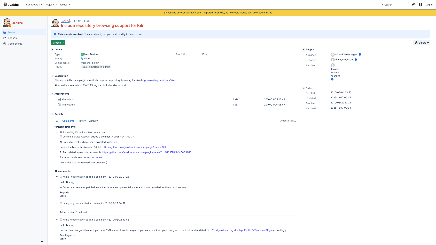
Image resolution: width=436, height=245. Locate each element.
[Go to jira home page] (11, 4)
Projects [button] (49, 4)
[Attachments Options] (295, 94)
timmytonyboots (72, 203)
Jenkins (65, 20)
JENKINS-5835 (81, 20)
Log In (429, 4)
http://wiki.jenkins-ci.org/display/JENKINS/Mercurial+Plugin (239, 230)
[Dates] (303, 88)
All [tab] (57, 120)
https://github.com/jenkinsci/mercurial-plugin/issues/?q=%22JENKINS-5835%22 (146, 152)
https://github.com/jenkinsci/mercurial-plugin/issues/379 (134, 147)
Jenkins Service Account (92, 132)
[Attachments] (52, 94)
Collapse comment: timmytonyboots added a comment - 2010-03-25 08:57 (57, 203)
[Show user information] (360, 54)
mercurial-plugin (90, 62)
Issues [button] (63, 4)
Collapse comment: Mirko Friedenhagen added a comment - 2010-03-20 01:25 (57, 176)
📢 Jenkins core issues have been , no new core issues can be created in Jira (218, 12)
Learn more (135, 34)
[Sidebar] (42, 241)
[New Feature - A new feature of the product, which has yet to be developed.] (82, 54)
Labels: (58, 67)
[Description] (52, 76)
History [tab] (82, 120)
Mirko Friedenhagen (74, 176)
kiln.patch (67, 99)
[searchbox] (394, 4)
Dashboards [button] (33, 4)
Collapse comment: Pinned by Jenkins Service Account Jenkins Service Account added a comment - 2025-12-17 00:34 (57, 132)
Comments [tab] (68, 120)
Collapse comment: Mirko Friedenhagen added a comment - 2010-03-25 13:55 (57, 219)
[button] (413, 4)
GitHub (113, 142)
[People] (303, 49)
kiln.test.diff (68, 104)
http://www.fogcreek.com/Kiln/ (158, 80)
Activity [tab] (93, 120)
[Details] (52, 49)
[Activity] (52, 114)
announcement (95, 157)
